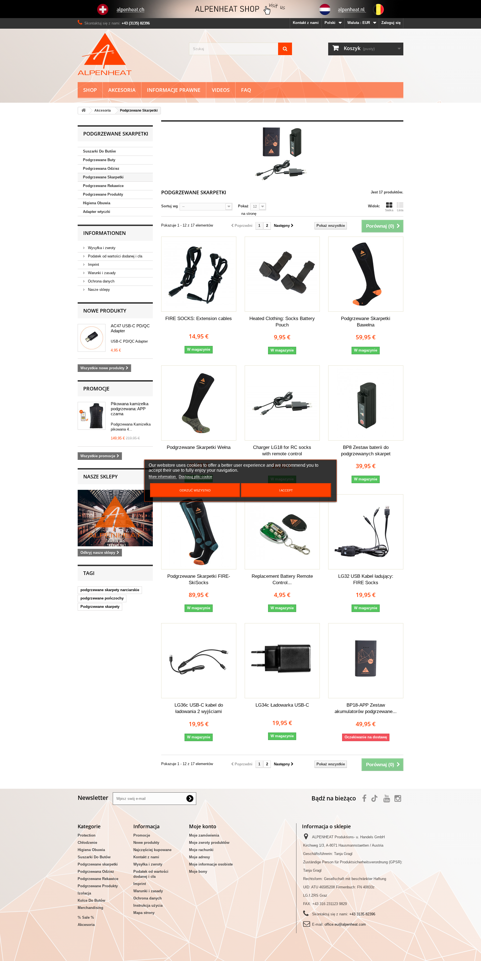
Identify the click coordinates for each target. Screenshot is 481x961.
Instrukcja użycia (148, 905)
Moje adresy (199, 857)
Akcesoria (122, 90)
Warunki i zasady (101, 273)
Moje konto (202, 826)
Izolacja (84, 893)
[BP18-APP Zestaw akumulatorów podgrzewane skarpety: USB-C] (366, 660)
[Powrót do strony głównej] (83, 110)
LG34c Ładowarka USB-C (282, 705)
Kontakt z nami (306, 23)
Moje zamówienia (204, 835)
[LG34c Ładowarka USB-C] (282, 660)
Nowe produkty (104, 310)
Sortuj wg (169, 206)
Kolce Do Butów (91, 900)
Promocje (96, 388)
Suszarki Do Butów (99, 151)
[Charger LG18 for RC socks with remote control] (282, 403)
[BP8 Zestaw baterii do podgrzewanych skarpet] (366, 403)
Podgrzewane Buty (99, 160)
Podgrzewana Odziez (101, 168)
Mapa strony (143, 913)
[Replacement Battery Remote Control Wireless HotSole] (282, 532)
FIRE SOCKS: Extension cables (198, 318)
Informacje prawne (173, 90)
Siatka (389, 210)
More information (163, 476)
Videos (221, 90)
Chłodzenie (87, 842)
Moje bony (198, 871)
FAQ (246, 90)
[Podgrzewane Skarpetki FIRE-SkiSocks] (199, 532)
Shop (90, 90)
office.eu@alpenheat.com (345, 924)
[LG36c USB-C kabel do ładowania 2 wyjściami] (199, 660)
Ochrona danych (100, 281)
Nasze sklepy (98, 289)
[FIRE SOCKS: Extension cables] (199, 274)
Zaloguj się (391, 23)
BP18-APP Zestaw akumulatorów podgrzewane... (366, 708)
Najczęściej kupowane (152, 850)
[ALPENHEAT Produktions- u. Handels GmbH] (129, 54)
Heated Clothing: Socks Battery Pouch (282, 322)
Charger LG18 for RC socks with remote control (282, 450)
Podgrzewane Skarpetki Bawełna (365, 322)
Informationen (104, 233)
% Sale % (86, 917)
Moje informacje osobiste (211, 864)
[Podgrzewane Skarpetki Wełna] (199, 403)
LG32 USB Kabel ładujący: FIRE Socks (365, 579)
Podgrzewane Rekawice (103, 186)
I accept (286, 490)
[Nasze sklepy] (115, 518)
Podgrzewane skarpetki (98, 864)
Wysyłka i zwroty (101, 248)
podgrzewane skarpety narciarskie (109, 590)
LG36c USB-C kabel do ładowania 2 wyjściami (199, 708)
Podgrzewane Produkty (103, 194)
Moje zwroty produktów (209, 842)
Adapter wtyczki (96, 212)
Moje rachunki (201, 850)
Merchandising (90, 908)
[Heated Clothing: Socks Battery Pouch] (282, 274)
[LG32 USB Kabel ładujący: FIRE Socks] (366, 532)
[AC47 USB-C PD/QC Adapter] (91, 338)
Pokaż (243, 206)
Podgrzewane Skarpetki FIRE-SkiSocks (198, 579)
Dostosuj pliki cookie (195, 476)
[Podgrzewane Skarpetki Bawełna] (366, 274)
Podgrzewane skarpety (99, 606)
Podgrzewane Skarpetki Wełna (198, 447)
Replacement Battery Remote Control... (282, 579)
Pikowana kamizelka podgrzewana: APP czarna (129, 408)
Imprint (93, 264)
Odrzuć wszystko (195, 490)
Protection (86, 835)
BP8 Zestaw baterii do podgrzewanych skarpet (366, 450)
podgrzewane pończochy (102, 598)
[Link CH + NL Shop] (240, 9)
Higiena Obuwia (96, 203)
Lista (400, 210)
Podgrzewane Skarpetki (103, 177)
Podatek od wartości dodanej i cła (114, 256)
